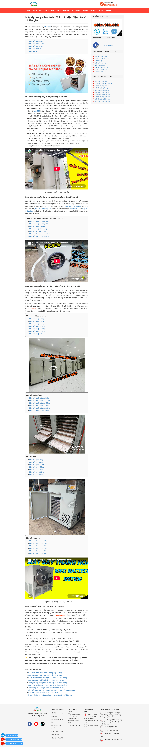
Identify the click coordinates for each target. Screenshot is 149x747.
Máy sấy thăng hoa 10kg (38, 541)
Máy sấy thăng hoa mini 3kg (39, 234)
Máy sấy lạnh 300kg (36, 472)
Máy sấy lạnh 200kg (36, 469)
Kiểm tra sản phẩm (58, 731)
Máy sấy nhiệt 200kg (37, 326)
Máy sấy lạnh (99, 61)
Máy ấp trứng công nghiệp (103, 83)
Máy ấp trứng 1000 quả (102, 94)
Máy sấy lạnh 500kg (36, 474)
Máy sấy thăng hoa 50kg (38, 553)
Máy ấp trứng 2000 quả (102, 97)
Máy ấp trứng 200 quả (102, 90)
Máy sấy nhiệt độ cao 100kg (39, 400)
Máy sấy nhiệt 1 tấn (36, 334)
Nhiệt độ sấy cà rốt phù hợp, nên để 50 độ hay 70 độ (47, 678)
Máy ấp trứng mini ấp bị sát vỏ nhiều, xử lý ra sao (46, 680)
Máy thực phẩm (100, 65)
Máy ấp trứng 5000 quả (102, 101)
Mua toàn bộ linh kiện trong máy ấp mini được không (47, 685)
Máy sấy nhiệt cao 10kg (37, 226)
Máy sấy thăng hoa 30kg (38, 551)
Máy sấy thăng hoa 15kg (38, 543)
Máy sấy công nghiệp (102, 58)
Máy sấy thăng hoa (101, 72)
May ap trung (34, 51)
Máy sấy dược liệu (35, 49)
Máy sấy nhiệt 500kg (37, 331)
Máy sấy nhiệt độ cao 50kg (39, 398)
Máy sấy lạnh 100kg (36, 465)
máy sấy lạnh (74, 209)
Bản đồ (54, 716)
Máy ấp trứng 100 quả (102, 88)
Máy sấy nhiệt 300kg (37, 329)
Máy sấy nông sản (36, 41)
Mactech (47, 27)
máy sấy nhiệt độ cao (43, 209)
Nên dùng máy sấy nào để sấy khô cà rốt (43, 692)
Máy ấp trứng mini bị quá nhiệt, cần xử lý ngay (45, 675)
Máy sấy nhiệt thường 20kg (39, 224)
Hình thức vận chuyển (56, 727)
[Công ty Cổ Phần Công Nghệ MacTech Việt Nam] (33, 4)
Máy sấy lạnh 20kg (36, 460)
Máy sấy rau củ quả (36, 46)
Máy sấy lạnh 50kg (36, 462)
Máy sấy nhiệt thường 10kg (39, 221)
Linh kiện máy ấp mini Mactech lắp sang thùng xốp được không (51, 690)
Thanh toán (55, 734)
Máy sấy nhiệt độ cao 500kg (39, 410)
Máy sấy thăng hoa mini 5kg (39, 236)
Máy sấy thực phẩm (36, 44)
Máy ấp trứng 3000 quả (102, 99)
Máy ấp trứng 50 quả (102, 86)
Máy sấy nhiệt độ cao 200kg (39, 405)
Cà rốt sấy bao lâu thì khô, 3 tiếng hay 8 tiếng (45, 673)
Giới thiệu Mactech (58, 713)
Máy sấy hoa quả (100, 63)
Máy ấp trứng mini (101, 81)
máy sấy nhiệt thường (73, 206)
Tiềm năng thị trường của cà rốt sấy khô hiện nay (46, 688)
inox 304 (36, 111)
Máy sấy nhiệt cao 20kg (38, 229)
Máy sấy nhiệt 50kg (36, 319)
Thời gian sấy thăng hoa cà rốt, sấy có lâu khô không (47, 683)
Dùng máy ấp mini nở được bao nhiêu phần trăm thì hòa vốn (50, 695)
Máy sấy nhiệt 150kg (36, 324)
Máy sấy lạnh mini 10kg (37, 231)
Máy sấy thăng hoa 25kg (38, 548)
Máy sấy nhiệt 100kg (36, 321)
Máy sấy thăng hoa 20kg (38, 546)
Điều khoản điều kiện (57, 721)
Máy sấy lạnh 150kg (36, 467)
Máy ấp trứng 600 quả (102, 92)
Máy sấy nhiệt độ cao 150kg (39, 403)
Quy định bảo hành (58, 738)
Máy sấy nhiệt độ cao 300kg (39, 408)
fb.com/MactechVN (106, 45)
